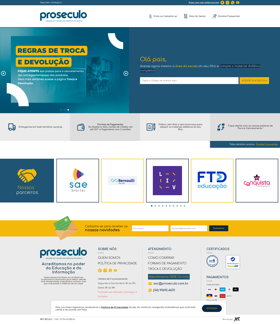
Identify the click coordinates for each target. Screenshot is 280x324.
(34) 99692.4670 (164, 290)
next (126, 73)
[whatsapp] (233, 3)
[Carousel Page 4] (162, 206)
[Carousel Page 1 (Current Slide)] (151, 206)
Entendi (211, 308)
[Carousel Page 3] (159, 206)
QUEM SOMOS (109, 258)
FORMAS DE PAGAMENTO (167, 263)
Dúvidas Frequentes (267, 144)
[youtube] (238, 3)
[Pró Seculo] (63, 16)
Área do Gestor (197, 16)
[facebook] (222, 3)
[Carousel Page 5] (166, 206)
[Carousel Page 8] (177, 206)
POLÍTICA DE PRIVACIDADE (117, 263)
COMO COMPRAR (161, 258)
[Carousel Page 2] (64, 110)
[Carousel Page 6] (170, 206)
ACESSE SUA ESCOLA (254, 80)
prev (3, 73)
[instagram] (227, 3)
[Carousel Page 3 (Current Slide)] (68, 110)
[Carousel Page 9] (181, 206)
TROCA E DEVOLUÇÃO (165, 269)
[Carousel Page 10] (184, 206)
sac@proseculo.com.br (170, 283)
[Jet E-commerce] (237, 319)
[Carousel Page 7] (173, 206)
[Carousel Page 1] (61, 110)
